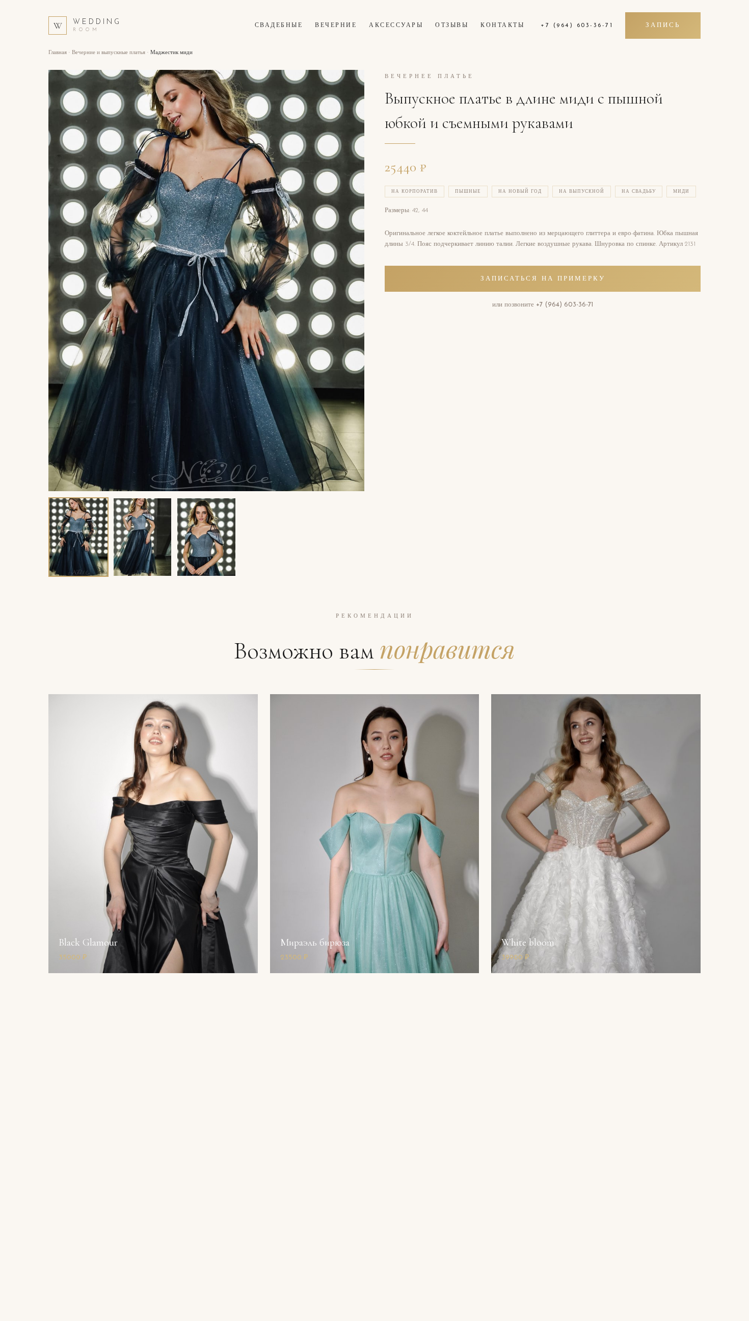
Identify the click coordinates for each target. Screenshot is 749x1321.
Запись (663, 25)
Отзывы (451, 25)
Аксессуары (396, 25)
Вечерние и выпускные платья (108, 53)
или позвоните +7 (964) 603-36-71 (542, 304)
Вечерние (336, 25)
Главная (57, 53)
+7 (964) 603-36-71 (577, 25)
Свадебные (279, 25)
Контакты (502, 25)
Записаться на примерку (542, 278)
